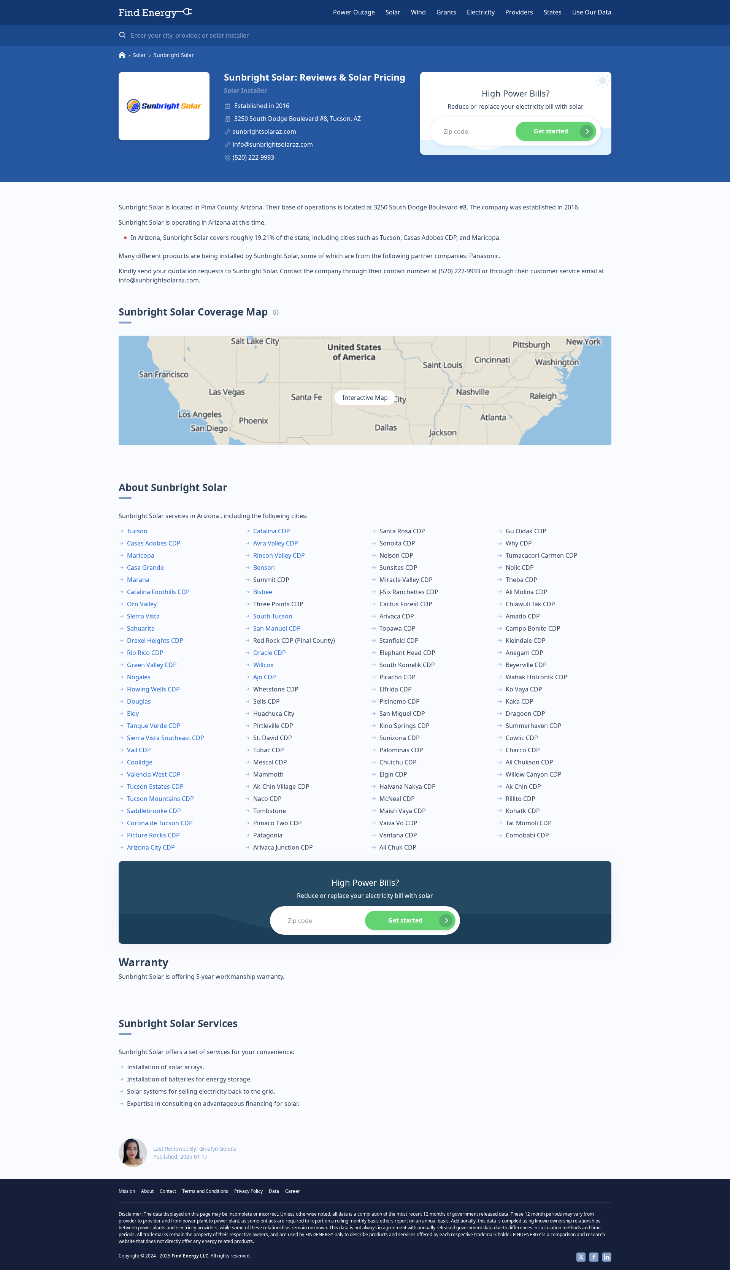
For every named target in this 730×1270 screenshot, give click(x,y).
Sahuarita (141, 628)
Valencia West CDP (154, 774)
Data (274, 1191)
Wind (418, 12)
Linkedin (606, 1257)
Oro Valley (142, 604)
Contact (168, 1191)
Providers (519, 12)
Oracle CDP (269, 652)
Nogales (139, 677)
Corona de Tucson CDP (160, 823)
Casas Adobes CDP (154, 543)
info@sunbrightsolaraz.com (273, 144)
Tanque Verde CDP (154, 725)
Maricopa (140, 555)
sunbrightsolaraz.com (264, 131)
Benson (264, 567)
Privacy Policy (248, 1191)
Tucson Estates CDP (155, 786)
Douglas (139, 701)
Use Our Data (591, 12)
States (553, 12)
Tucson (137, 531)
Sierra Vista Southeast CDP (165, 738)
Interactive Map (365, 397)
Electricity (481, 12)
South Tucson (272, 616)
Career (292, 1191)
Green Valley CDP (152, 665)
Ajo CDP (264, 677)
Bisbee (262, 592)
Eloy (133, 713)
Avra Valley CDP (275, 543)
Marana (138, 580)
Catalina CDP (271, 531)
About (147, 1191)
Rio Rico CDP (145, 652)
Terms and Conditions (205, 1191)
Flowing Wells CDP (153, 689)
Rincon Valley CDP (279, 555)
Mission (127, 1191)
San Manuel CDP (277, 628)
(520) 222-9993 (253, 157)
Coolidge (139, 762)
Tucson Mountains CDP (160, 798)
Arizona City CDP (151, 847)
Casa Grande (145, 567)
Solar (393, 12)
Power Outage (354, 12)
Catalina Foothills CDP (158, 592)
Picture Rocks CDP (153, 835)
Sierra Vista (143, 616)
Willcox (263, 665)
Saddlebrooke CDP (154, 811)
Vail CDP (139, 750)
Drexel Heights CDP (155, 640)
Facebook (593, 1257)
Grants (446, 12)
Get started (551, 131)
